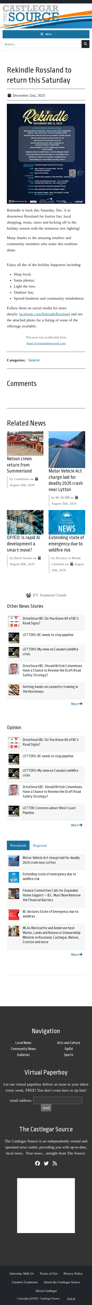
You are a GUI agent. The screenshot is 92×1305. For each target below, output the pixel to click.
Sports (68, 1055)
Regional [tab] (40, 845)
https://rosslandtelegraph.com (46, 343)
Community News (23, 1049)
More (75, 704)
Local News (23, 1043)
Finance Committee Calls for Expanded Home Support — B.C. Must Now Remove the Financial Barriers (52, 895)
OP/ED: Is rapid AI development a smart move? (23, 544)
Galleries (23, 1055)
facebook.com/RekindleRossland (44, 314)
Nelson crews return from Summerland (19, 465)
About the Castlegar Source (62, 1282)
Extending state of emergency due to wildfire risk (66, 544)
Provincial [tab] (18, 845)
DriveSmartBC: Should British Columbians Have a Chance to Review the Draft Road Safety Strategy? (52, 670)
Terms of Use (49, 1273)
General (34, 360)
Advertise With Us (21, 1273)
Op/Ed (69, 1049)
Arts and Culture (68, 1043)
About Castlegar (46, 1291)
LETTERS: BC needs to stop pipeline (48, 635)
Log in (71, 1298)
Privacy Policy (73, 1273)
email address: (21, 1100)
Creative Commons (25, 1282)
